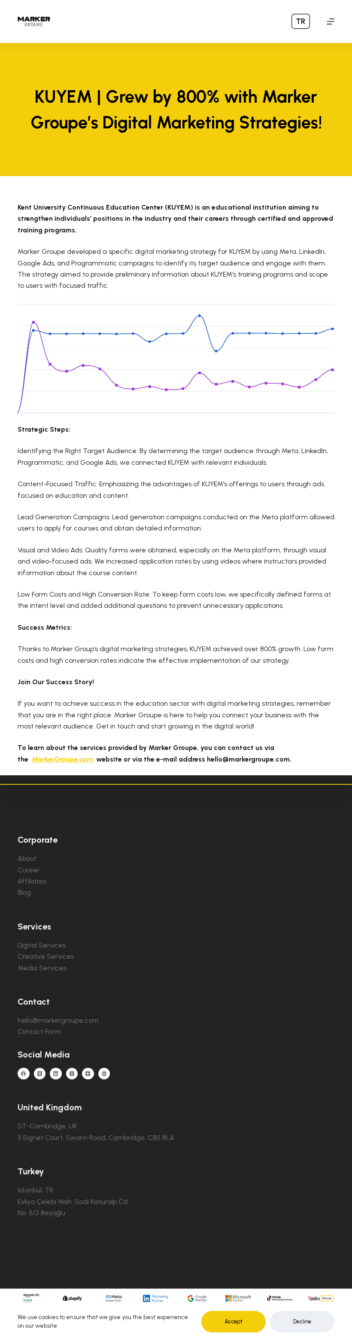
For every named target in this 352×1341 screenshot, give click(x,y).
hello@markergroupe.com (58, 1020)
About (27, 858)
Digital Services (42, 945)
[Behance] (104, 1074)
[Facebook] (24, 1074)
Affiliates (32, 881)
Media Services (42, 968)
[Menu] (330, 21)
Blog (24, 892)
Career (29, 870)
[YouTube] (88, 1074)
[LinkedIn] (56, 1074)
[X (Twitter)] (40, 1074)
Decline (302, 1321)
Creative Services (46, 956)
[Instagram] (72, 1074)
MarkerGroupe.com (62, 759)
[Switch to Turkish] (301, 21)
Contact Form (39, 1031)
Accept (234, 1321)
